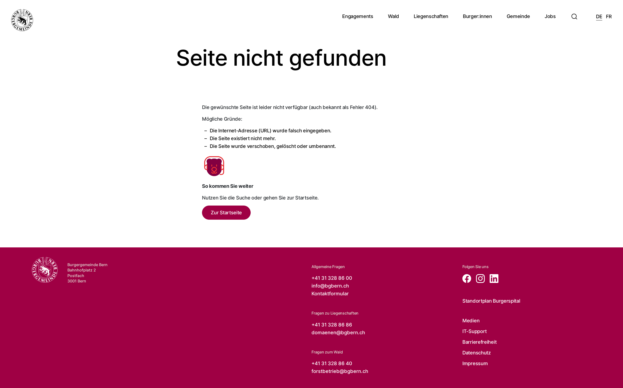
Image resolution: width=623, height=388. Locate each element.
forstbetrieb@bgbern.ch (340, 371)
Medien (470, 321)
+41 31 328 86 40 (332, 363)
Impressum (475, 363)
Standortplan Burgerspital (491, 301)
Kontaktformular (330, 294)
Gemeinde (518, 16)
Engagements (357, 16)
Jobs (550, 16)
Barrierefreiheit (479, 342)
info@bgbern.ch (330, 286)
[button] (574, 13)
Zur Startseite (226, 213)
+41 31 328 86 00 (332, 278)
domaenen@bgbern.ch (338, 332)
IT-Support (474, 331)
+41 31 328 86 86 (332, 325)
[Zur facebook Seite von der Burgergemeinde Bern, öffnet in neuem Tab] (467, 278)
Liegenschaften (431, 16)
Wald (393, 16)
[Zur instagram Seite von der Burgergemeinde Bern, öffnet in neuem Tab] (479, 278)
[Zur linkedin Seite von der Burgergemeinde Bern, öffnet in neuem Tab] (492, 278)
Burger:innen (477, 16)
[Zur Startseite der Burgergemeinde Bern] (22, 20)
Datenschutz (476, 353)
